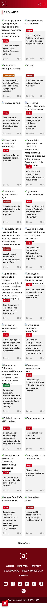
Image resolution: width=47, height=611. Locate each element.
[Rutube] (34, 584)
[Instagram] (20, 584)
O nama (10, 566)
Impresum (22, 566)
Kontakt (36, 566)
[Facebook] (13, 584)
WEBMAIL (23, 575)
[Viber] (23, 591)
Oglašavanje (11, 571)
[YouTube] (6, 584)
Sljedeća (23, 543)
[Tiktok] (41, 584)
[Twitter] (27, 584)
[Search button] (39, 4)
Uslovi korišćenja (32, 571)
